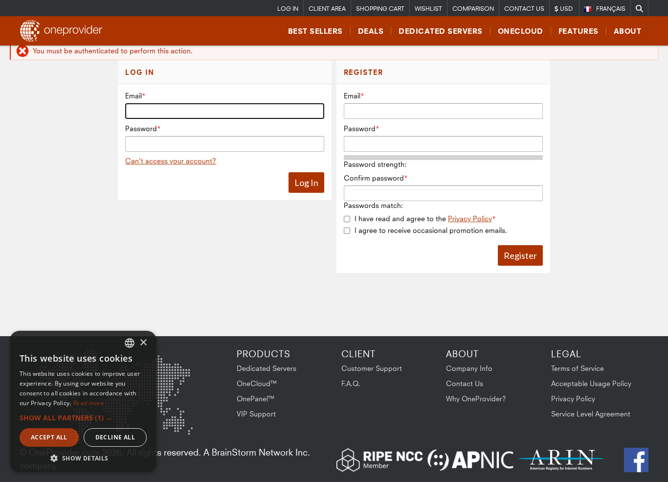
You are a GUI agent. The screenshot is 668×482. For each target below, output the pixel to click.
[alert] (83, 401)
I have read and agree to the (423, 218)
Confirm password (374, 178)
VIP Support (256, 414)
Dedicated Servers (441, 31)
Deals (371, 31)
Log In (287, 8)
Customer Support (371, 368)
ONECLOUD (520, 31)
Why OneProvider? (476, 398)
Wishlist (428, 8)
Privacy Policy (470, 218)
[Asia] (164, 375)
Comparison (473, 8)
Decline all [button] (115, 437)
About (628, 31)
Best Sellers (315, 31)
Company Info (469, 368)
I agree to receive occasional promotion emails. (431, 230)
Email (133, 96)
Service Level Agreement (590, 414)
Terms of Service (577, 368)
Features (578, 31)
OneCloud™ (257, 383)
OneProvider (64, 31)
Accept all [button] (49, 437)
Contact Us (524, 8)
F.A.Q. (350, 383)
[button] (83, 417)
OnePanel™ (256, 398)
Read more (88, 403)
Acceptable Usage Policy (591, 383)
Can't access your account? (170, 161)
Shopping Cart (380, 8)
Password (141, 128)
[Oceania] (177, 424)
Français (610, 8)
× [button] (143, 342)
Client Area (327, 8)
